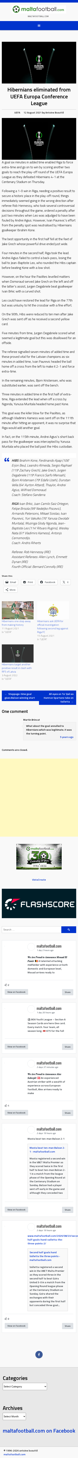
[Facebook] (39, 1354)
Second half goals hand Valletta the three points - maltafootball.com (45, 1256)
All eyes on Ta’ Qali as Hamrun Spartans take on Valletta (58, 697)
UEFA (17, 112)
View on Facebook (16, 992)
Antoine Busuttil (54, 112)
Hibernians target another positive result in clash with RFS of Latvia (17, 667)
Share (68, 992)
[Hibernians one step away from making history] (18, 610)
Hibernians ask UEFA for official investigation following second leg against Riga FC (52, 626)
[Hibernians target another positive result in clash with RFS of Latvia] (18, 653)
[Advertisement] (39, 798)
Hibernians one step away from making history (16, 623)
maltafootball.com (38, 16)
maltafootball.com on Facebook (39, 1430)
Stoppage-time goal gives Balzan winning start (20, 696)
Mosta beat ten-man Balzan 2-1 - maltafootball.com (47, 1149)
